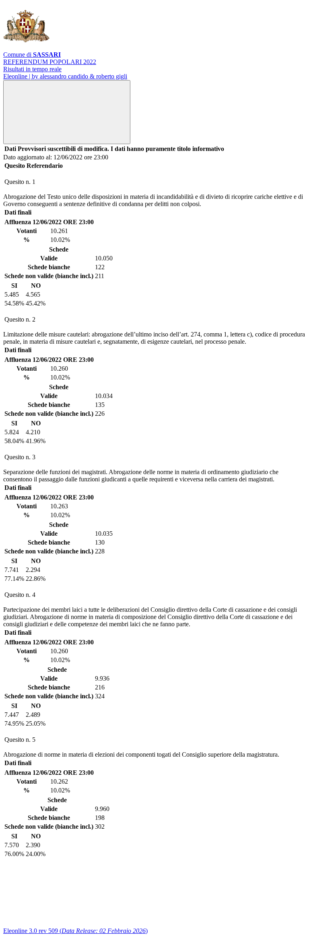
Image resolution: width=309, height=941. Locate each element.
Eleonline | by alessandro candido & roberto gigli (65, 76)
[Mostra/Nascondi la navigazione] (66, 112)
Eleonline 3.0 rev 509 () (75, 930)
